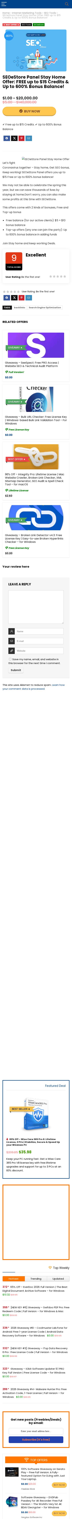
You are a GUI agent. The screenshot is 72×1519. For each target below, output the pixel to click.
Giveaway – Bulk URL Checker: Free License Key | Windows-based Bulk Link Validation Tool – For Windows (36, 420)
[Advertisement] (36, 1222)
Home (6, 13)
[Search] (67, 4)
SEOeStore (39, 24)
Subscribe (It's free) (36, 1440)
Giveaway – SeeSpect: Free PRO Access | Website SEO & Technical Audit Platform (32, 364)
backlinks (19, 307)
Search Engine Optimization (45, 307)
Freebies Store (28, 1488)
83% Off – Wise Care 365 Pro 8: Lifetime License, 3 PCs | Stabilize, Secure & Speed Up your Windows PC (33, 1142)
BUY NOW (31, 111)
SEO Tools (50, 13)
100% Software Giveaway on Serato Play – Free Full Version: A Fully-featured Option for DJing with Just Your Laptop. (43, 1474)
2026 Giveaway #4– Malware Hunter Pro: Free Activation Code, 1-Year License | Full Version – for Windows (35, 1393)
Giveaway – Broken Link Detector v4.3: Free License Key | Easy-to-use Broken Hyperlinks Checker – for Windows (34, 538)
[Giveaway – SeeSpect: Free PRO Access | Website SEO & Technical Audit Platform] (36, 345)
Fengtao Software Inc (31, 1517)
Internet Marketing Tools (27, 13)
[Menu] (4, 4)
